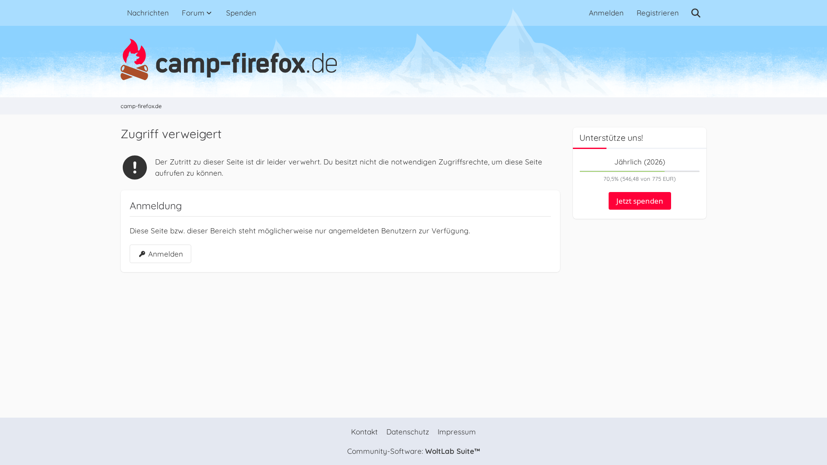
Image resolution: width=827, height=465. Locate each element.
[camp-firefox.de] (413, 59)
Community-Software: (413, 451)
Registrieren (658, 12)
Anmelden (606, 12)
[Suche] (695, 13)
